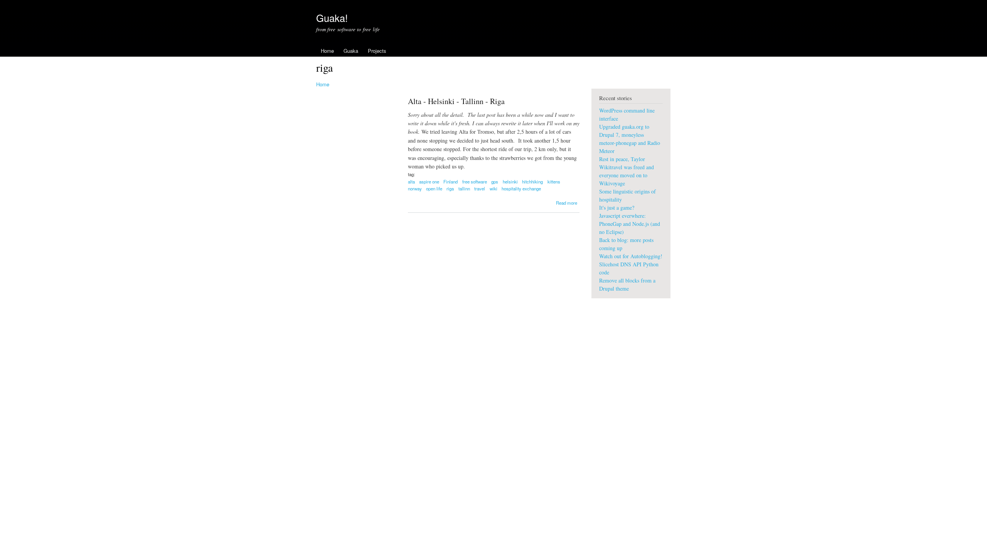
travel (479, 188)
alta (411, 181)
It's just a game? (616, 207)
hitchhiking (532, 181)
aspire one (429, 181)
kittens (553, 181)
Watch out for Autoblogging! (630, 256)
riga (450, 188)
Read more (566, 203)
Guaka (351, 50)
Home (327, 50)
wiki (493, 188)
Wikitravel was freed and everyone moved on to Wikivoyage (626, 175)
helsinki (510, 181)
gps (494, 181)
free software (474, 181)
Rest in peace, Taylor (622, 159)
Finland (450, 181)
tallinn (464, 188)
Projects (377, 50)
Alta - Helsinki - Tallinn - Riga (456, 101)
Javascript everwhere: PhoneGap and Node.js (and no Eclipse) (629, 223)
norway (415, 188)
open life (434, 188)
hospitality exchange (521, 188)
